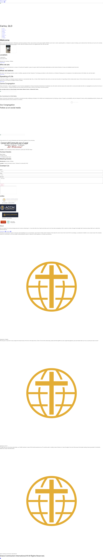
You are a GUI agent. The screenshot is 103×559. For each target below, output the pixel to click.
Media (3, 31)
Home (3, 28)
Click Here (2, 68)
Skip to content (3, 0)
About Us (4, 30)
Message (2, 176)
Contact (3, 32)
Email (1, 173)
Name (1, 169)
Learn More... (2, 62)
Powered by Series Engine (74, 102)
